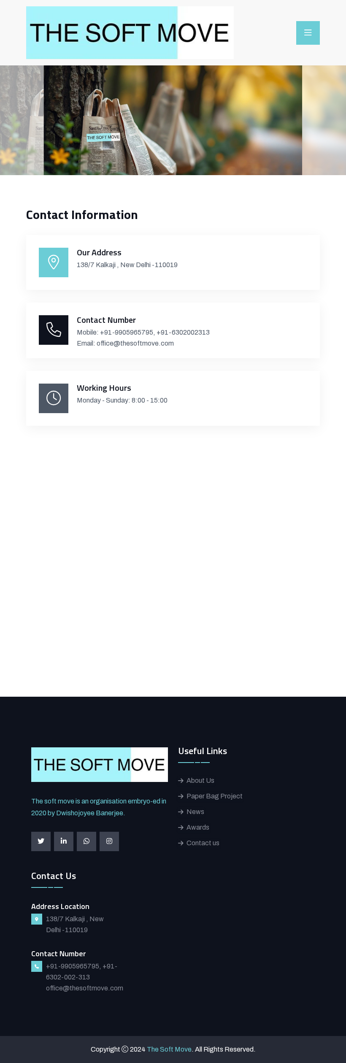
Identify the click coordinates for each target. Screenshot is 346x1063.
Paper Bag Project (215, 796)
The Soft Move (169, 1049)
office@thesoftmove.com (84, 988)
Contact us (203, 843)
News (195, 811)
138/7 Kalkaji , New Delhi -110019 (127, 264)
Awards (198, 827)
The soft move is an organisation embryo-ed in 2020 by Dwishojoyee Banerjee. (98, 807)
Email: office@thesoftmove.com (125, 343)
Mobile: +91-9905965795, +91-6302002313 (143, 332)
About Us (200, 780)
